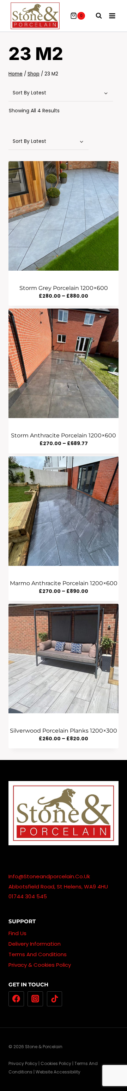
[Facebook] (16, 999)
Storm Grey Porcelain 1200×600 (63, 288)
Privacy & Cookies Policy (39, 964)
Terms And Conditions (37, 954)
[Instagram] (35, 999)
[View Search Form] (95, 16)
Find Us (17, 933)
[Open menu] (112, 15)
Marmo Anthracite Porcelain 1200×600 (63, 583)
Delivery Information (34, 943)
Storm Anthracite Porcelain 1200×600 (63, 435)
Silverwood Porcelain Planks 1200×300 (63, 730)
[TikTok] (54, 999)
